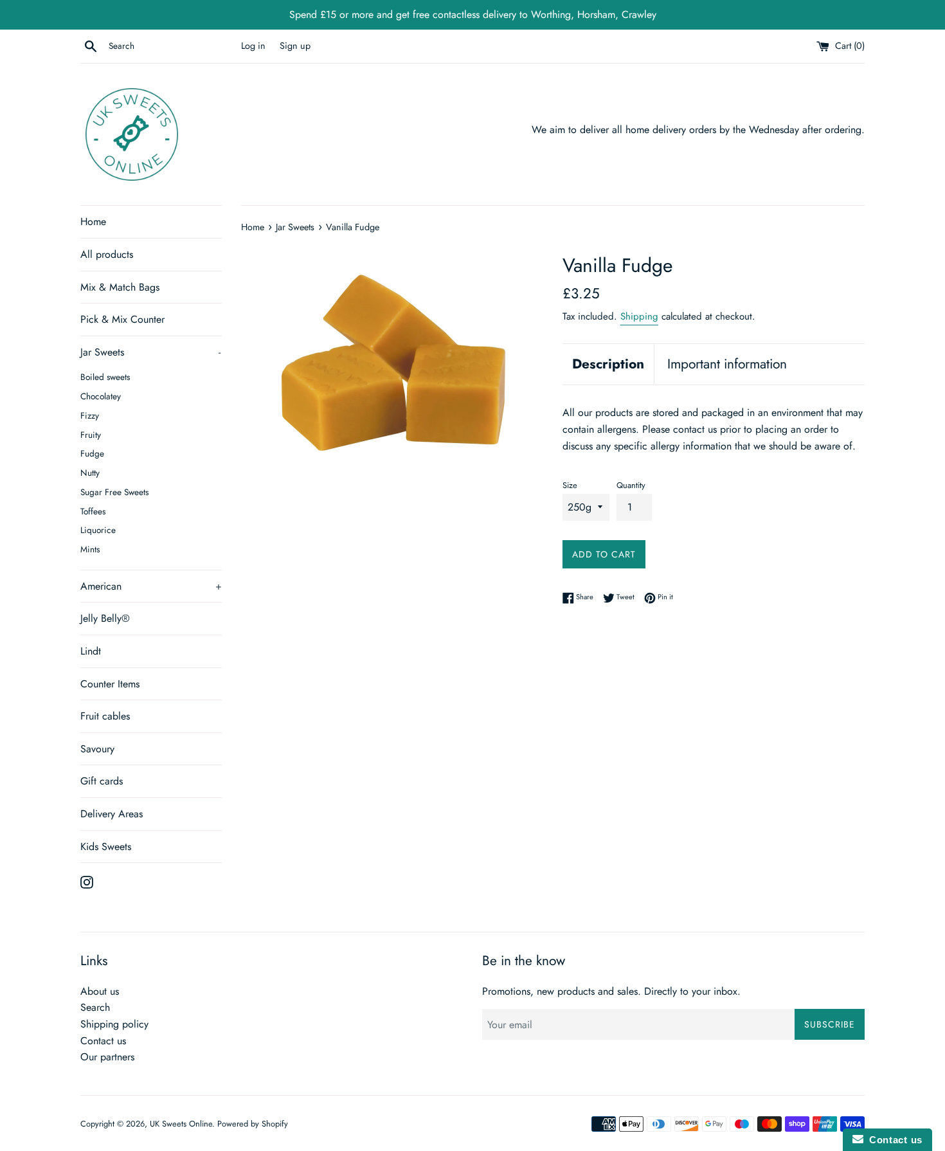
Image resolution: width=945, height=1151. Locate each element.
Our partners (107, 1056)
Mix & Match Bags (119, 287)
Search (95, 1007)
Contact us (103, 1040)
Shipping (639, 316)
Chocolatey (100, 396)
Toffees (92, 511)
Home (93, 221)
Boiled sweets (105, 376)
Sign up (295, 45)
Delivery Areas (111, 813)
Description (608, 364)
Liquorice (98, 529)
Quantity (630, 485)
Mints (90, 549)
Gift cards (101, 781)
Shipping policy (114, 1024)
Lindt (90, 651)
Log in (253, 45)
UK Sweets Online (181, 1124)
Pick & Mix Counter (122, 319)
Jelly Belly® (105, 618)
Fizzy (89, 415)
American (151, 586)
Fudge (92, 453)
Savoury (97, 748)
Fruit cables (105, 716)
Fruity (90, 434)
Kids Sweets (105, 846)
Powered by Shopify (252, 1124)
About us (99, 991)
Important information (727, 364)
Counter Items (110, 683)
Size (569, 485)
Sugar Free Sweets (114, 491)
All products (106, 254)
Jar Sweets (150, 352)
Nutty (90, 472)
